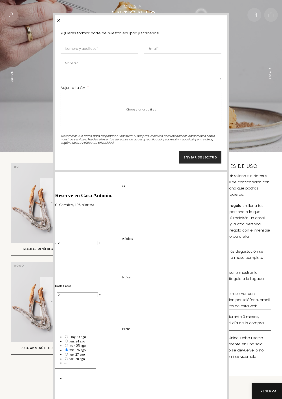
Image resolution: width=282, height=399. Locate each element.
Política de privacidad (97, 143)
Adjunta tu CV (75, 87)
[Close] (58, 19)
